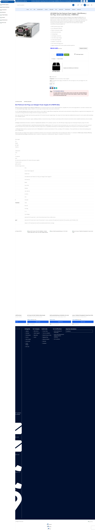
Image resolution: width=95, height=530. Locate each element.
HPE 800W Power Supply (57, 80)
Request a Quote (83, 48)
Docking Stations (83, 316)
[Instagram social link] (52, 88)
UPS (33, 316)
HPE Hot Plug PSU (72, 80)
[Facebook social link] (50, 88)
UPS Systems (29, 316)
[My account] (91, 5)
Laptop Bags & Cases (62, 316)
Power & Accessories (59, 78)
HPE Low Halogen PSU (80, 80)
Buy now (66, 54)
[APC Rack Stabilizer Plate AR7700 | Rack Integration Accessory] (15, 272)
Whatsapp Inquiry (79, 54)
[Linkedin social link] (54, 88)
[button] (38, 322)
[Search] (73, 5)
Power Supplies (66, 78)
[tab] (17, 101)
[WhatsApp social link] (56, 88)
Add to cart (60, 54)
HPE (54, 83)
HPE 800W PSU (65, 80)
